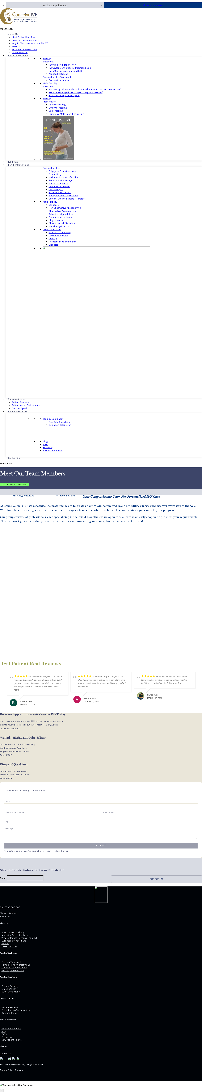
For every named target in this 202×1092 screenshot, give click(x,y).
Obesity (53, 238)
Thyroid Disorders (58, 235)
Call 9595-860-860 (10, 907)
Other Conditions (52, 229)
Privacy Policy (6, 1070)
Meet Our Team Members (25, 40)
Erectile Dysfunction (59, 226)
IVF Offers (13, 162)
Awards (16, 46)
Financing (48, 447)
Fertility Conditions (18, 164)
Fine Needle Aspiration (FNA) (64, 95)
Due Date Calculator (59, 422)
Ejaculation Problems (60, 217)
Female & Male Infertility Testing (66, 114)
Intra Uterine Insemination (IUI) (65, 71)
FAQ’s (4, 1034)
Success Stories (16, 399)
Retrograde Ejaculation (61, 214)
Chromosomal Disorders (62, 223)
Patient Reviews (20, 402)
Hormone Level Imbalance (62, 241)
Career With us (20, 52)
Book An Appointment (55, 5)
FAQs (45, 444)
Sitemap (19, 1070)
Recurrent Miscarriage (60, 180)
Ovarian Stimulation (59, 80)
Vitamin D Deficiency (60, 232)
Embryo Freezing (58, 107)
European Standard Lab (24, 49)
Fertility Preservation (49, 100)
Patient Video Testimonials (26, 405)
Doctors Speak (19, 408)
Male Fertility (50, 201)
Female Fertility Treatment (57, 77)
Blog (45, 441)
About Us (13, 34)
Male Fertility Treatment (50, 85)
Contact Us (14, 458)
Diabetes (53, 244)
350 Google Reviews (23, 495)
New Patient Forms (53, 450)
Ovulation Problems (59, 186)
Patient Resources (17, 411)
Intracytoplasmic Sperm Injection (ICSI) (70, 67)
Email (3, 878)
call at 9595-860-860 (10, 728)
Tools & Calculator (53, 418)
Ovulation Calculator (60, 425)
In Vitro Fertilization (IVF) (62, 64)
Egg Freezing (56, 110)
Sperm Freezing (57, 104)
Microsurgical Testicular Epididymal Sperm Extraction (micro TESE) (85, 89)
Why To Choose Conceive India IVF (30, 43)
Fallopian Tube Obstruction (63, 195)
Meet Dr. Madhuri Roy (23, 37)
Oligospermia (56, 220)
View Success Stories (30, 588)
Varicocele (54, 204)
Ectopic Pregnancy (58, 183)
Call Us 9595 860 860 (153, 5)
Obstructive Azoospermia (62, 211)
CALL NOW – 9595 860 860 (14, 484)
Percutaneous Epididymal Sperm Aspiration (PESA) (76, 92)
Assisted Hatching (58, 74)
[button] (6, 28)
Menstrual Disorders (60, 192)
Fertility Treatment (18, 55)
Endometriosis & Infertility (63, 177)
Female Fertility (51, 168)
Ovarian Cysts (56, 189)
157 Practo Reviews (65, 495)
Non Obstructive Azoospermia (65, 207)
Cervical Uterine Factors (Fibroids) (67, 198)
